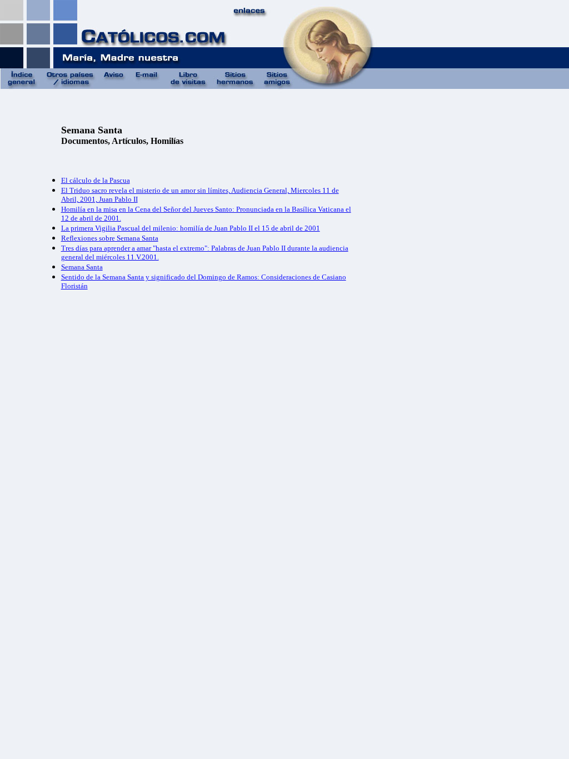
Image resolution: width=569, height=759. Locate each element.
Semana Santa (82, 267)
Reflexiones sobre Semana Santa (109, 238)
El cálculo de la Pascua (95, 180)
